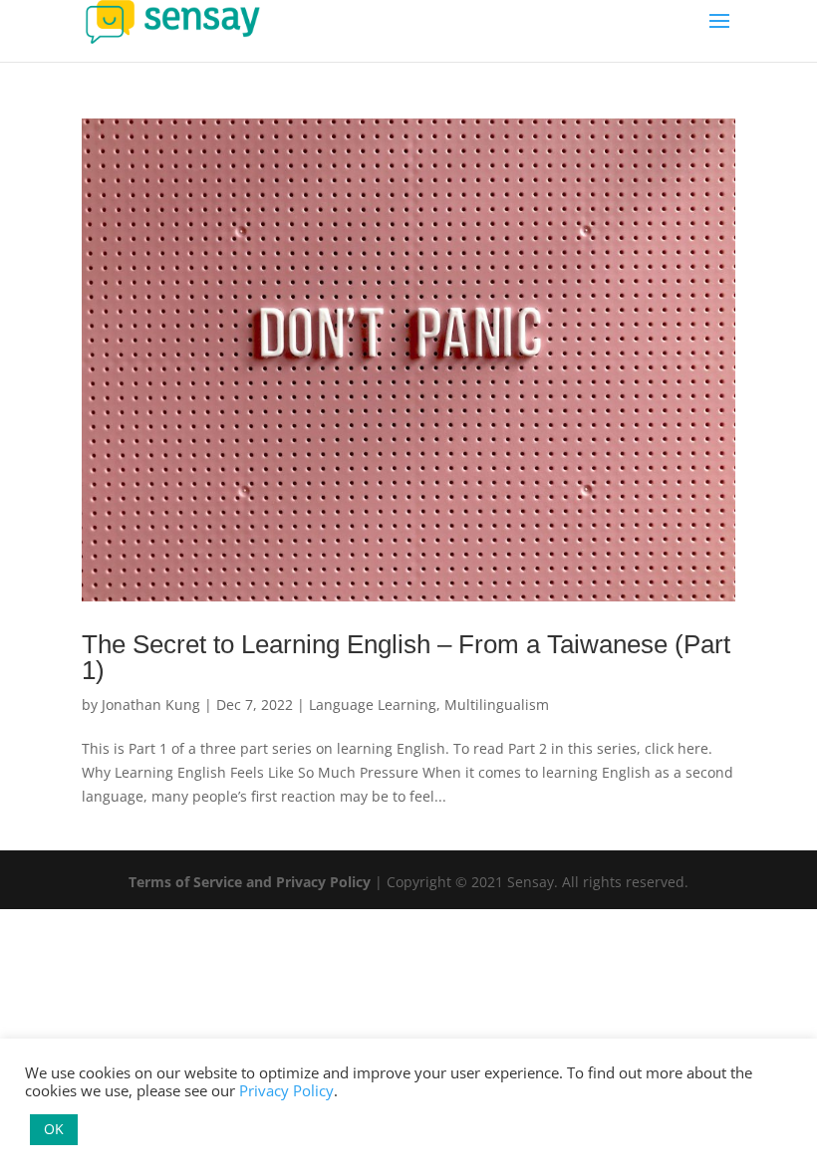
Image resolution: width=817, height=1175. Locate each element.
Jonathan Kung (151, 704)
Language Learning (372, 704)
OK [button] (54, 1128)
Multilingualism (496, 704)
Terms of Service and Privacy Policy (250, 881)
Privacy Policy (286, 1090)
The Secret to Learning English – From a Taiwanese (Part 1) (406, 657)
